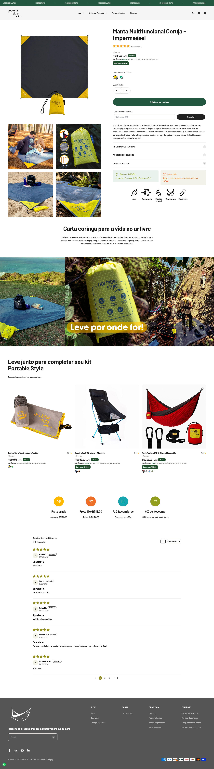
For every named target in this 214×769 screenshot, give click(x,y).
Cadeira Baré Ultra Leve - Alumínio (90, 453)
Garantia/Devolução (190, 713)
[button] (122, 45)
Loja (79, 13)
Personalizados (118, 13)
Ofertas (133, 13)
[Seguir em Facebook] (9, 750)
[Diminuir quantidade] (116, 90)
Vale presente (155, 727)
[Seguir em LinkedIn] (28, 750)
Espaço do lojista (98, 722)
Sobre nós (95, 718)
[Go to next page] (118, 678)
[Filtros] (163, 541)
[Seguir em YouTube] (22, 750)
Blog (93, 713)
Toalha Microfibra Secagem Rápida (23, 453)
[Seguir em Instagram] (16, 750)
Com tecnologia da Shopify (43, 759)
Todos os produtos (157, 722)
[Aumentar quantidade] (126, 90)
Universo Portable (96, 13)
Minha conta (127, 713)
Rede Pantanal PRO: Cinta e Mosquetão (159, 453)
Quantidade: (118, 85)
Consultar (191, 117)
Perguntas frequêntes (191, 722)
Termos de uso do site (191, 727)
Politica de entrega (190, 718)
